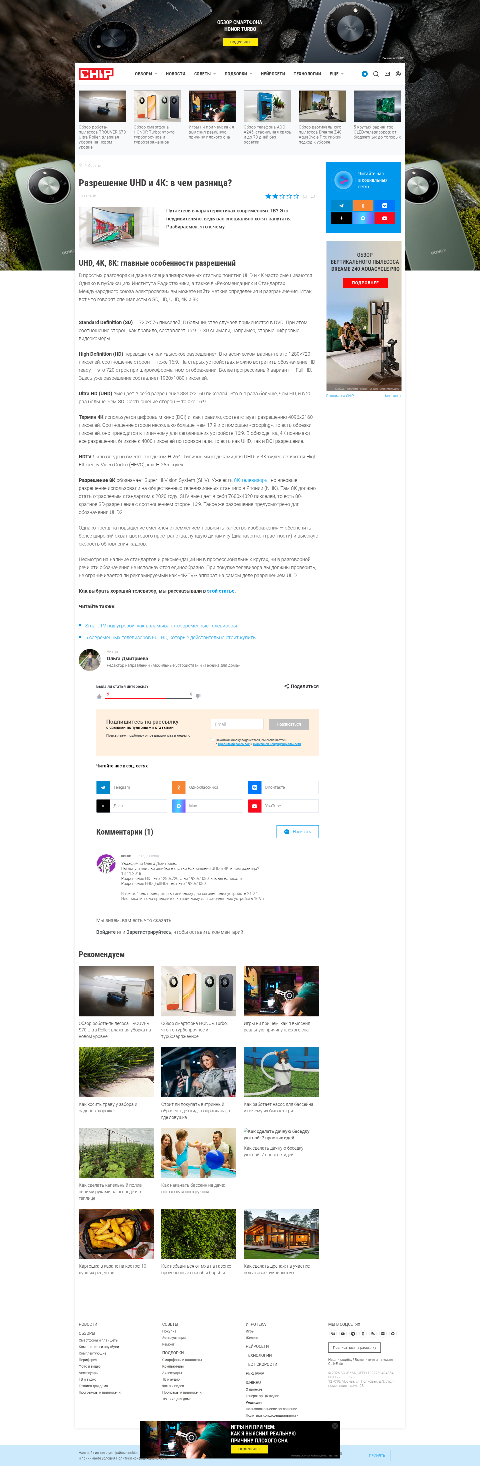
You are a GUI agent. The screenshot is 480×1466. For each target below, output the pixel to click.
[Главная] (80, 166)
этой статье (220, 591)
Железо (252, 1338)
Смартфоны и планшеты (98, 1340)
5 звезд (295, 196)
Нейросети (273, 73)
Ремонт (168, 1344)
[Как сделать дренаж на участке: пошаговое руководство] (281, 1234)
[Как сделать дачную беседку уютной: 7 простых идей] (281, 1134)
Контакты (393, 396)
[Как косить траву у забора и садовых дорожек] (116, 1072)
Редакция (254, 1402)
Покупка (169, 1331)
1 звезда (268, 196)
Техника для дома (93, 1386)
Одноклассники (203, 787)
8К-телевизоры (251, 480)
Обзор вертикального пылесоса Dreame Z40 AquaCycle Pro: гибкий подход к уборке (320, 135)
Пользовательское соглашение (271, 1409)
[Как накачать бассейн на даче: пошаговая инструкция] (198, 1153)
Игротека (256, 1324)
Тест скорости (261, 1364)
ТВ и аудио (87, 1379)
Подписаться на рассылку (354, 1348)
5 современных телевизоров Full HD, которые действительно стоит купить (170, 637)
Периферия (88, 1360)
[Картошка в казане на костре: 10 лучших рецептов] (116, 1234)
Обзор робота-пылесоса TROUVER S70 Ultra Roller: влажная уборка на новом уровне (102, 137)
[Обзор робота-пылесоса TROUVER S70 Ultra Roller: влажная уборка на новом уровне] (116, 991)
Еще (334, 73)
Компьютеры (173, 1366)
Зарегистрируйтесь (148, 932)
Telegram (122, 787)
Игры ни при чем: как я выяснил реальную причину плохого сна (211, 132)
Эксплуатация (174, 1338)
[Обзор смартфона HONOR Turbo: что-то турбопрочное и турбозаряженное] (198, 991)
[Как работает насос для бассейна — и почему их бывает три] (281, 1072)
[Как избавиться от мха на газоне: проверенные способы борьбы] (198, 1234)
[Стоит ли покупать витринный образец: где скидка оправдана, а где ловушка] (198, 1072)
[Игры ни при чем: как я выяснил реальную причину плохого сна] (281, 991)
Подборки (236, 73)
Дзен (118, 806)
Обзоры (143, 73)
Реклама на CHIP (340, 396)
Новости (176, 73)
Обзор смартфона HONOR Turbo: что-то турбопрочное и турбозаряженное (154, 135)
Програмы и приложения (183, 1392)
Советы (202, 73)
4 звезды (289, 196)
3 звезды (282, 196)
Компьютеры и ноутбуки (99, 1347)
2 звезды (275, 196)
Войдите (106, 932)
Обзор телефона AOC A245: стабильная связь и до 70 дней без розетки (267, 135)
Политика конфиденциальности (272, 1415)
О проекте (254, 1389)
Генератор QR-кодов (262, 1396)
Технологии (307, 73)
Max (193, 806)
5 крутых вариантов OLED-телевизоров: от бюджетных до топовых (377, 132)
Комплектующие (92, 1353)
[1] (99, 696)
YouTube (273, 806)
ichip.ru (253, 1382)
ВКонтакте (275, 787)
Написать (302, 831)
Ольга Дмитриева (127, 658)
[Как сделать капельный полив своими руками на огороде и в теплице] (116, 1153)
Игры (250, 1331)
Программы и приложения (100, 1392)
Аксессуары (88, 1373)
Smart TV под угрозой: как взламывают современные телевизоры (161, 626)
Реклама (255, 1373)
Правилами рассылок (234, 744)
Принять (377, 1455)
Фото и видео (89, 1366)
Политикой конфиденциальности (277, 744)
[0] (198, 696)
